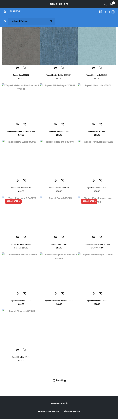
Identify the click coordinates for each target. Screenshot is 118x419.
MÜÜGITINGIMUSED (72, 411)
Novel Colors (59, 4)
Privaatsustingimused (48, 411)
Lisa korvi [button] (25, 68)
